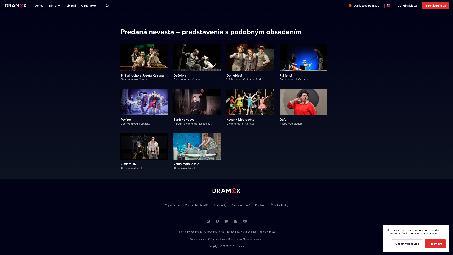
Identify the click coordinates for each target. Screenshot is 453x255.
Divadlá (71, 6)
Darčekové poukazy (366, 6)
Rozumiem (435, 244)
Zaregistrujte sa (436, 6)
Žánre (52, 6)
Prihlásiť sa (409, 6)
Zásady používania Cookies (241, 231)
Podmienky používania (190, 231)
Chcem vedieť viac (407, 244)
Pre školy (220, 205)
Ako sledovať (241, 205)
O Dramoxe (88, 6)
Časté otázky (279, 205)
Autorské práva (267, 231)
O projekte (172, 205)
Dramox (16, 5)
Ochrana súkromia (214, 231)
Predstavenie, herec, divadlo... (108, 6)
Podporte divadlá (196, 205)
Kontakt (260, 205)
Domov (38, 6)
